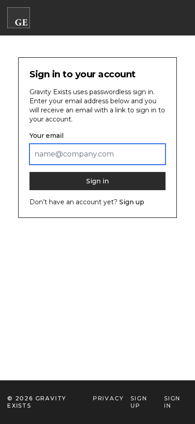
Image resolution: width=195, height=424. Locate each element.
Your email (46, 135)
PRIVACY (108, 398)
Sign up (131, 202)
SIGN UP (139, 402)
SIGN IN (172, 402)
